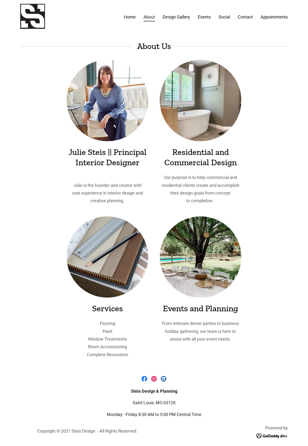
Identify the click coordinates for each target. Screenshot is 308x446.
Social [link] (224, 16)
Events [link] (204, 16)
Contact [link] (245, 16)
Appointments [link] (274, 16)
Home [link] (130, 16)
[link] (32, 15)
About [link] (149, 16)
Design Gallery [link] (176, 16)
